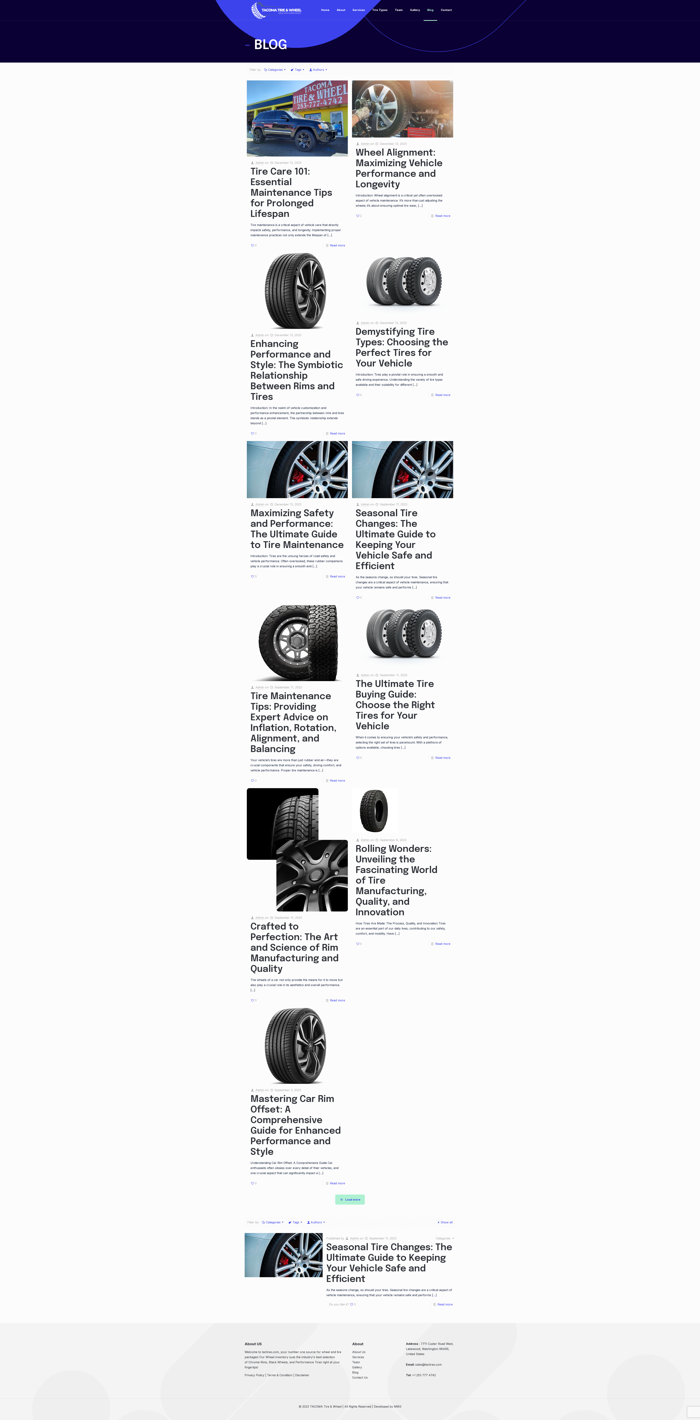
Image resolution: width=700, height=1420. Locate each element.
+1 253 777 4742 (424, 1375)
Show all (447, 1222)
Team (356, 1362)
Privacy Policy (254, 1375)
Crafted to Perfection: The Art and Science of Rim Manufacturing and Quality (294, 948)
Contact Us (360, 1377)
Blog (355, 1372)
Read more (337, 245)
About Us (358, 1352)
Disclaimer (302, 1375)
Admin (259, 163)
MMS (397, 1406)
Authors (318, 70)
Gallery (357, 1367)
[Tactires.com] (276, 10)
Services (358, 1357)
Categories (275, 70)
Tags (298, 70)
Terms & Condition (279, 1375)
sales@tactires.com (428, 1364)
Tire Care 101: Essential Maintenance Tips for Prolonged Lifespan (291, 193)
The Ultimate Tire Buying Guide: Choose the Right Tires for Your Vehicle (395, 705)
